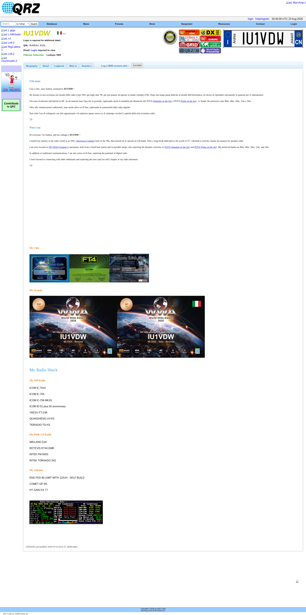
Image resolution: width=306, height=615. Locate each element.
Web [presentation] (73, 66)
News (86, 24)
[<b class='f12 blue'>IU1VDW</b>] (263, 46)
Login (294, 24)
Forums (119, 24)
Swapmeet (186, 24)
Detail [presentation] (46, 66)
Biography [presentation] (31, 66)
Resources (224, 24)
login (250, 19)
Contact (260, 24)
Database (52, 24)
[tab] (32, 66)
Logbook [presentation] (59, 66)
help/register (262, 19)
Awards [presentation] (86, 66)
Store (152, 24)
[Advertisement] (159, 581)
